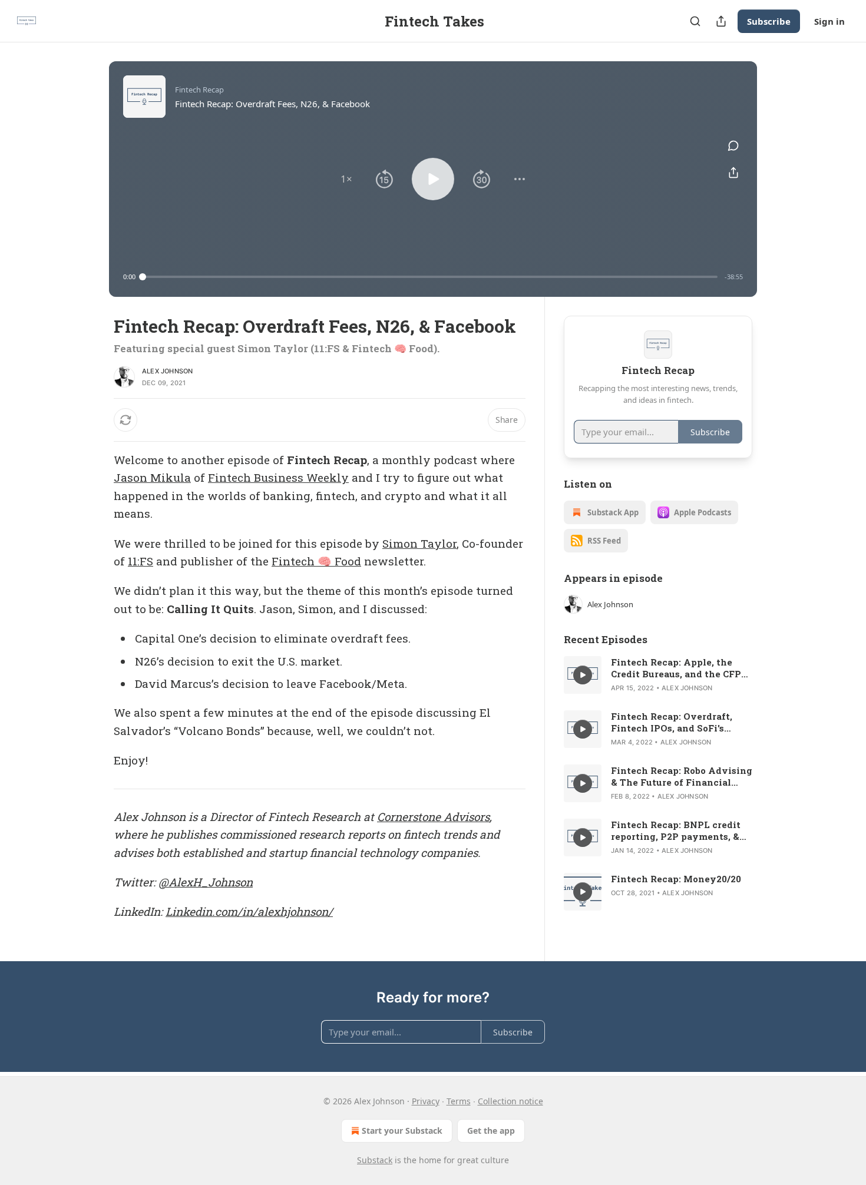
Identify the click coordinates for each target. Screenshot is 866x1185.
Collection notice (510, 1101)
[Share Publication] (721, 21)
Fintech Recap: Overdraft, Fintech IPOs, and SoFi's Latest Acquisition (671, 722)
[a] (582, 675)
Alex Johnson (167, 371)
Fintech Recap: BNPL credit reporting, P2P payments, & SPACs (676, 830)
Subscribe (769, 21)
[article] (658, 675)
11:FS (140, 561)
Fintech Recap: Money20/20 (676, 879)
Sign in (829, 21)
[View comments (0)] (733, 145)
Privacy (425, 1101)
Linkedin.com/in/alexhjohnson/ (249, 911)
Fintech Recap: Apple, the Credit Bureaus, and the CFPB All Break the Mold (679, 668)
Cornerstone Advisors (433, 816)
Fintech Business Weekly (278, 477)
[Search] (695, 21)
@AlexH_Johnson (205, 882)
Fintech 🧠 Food (316, 561)
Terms (459, 1101)
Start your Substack (402, 1130)
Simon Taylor (419, 543)
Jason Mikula (152, 477)
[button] (346, 179)
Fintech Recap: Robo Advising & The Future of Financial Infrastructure (681, 776)
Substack (374, 1160)
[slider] (430, 277)
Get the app (491, 1130)
